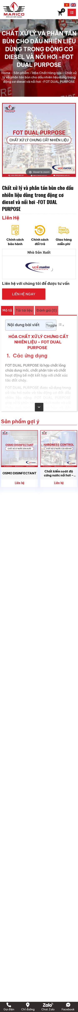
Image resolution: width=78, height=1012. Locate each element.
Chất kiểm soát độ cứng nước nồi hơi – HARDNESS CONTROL (59, 473)
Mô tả (7, 310)
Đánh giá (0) (46, 310)
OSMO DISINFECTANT (19, 473)
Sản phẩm (21, 73)
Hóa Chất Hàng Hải (47, 73)
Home (5, 73)
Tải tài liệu (24, 310)
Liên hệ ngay (23, 294)
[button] (47, 325)
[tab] (7, 310)
